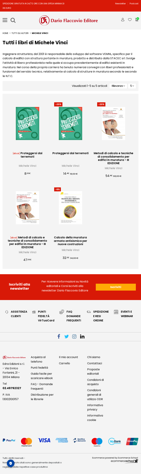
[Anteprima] (30, 148)
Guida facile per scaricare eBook (42, 376)
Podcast (134, 3)
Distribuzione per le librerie (42, 397)
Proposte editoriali (93, 371)
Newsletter (120, 3)
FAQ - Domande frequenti (42, 386)
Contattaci (94, 363)
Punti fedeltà (39, 368)
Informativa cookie (95, 418)
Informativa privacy (95, 407)
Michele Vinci (27, 166)
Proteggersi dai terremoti (31, 154)
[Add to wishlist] (25, 148)
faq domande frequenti (74, 316)
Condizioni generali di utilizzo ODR (95, 394)
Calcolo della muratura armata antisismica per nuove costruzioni (70, 240)
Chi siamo (93, 357)
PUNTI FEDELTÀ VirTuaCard (46, 316)
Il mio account (68, 357)
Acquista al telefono (38, 359)
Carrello (64, 363)
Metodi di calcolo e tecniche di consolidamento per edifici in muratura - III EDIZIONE (113, 158)
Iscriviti (115, 287)
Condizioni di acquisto (95, 382)
